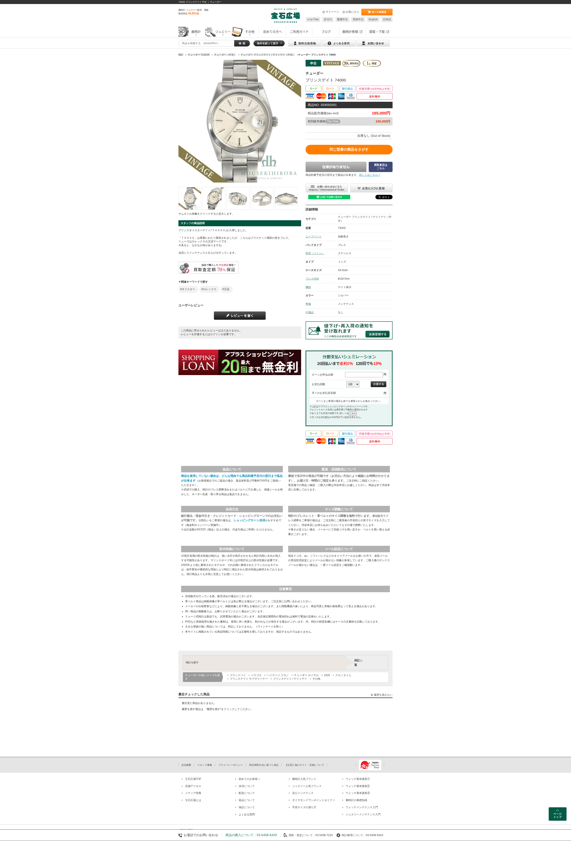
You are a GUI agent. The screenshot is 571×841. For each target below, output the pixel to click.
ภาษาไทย (313, 19)
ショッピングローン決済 (249, 520)
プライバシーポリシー (230, 765)
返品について (247, 800)
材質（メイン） (315, 253)
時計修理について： (354, 835)
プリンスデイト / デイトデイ (290, 678)
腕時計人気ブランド (304, 779)
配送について (247, 793)
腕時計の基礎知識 (356, 800)
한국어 (328, 19)
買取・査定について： (302, 835)
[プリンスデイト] (190, 198)
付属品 (310, 312)
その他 (316, 678)
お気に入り (352, 11)
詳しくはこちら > (369, 175)
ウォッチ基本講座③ (358, 793)
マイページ (332, 11)
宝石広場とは (193, 800)
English (373, 19)
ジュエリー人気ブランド (307, 786)
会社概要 (186, 765)
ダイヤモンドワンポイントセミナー (313, 800)
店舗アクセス (193, 786)
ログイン (215, 334)
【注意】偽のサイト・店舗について (304, 765)
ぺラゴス (256, 675)
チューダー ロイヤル (306, 675)
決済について (247, 786)
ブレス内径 (312, 278)
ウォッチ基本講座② (358, 786)
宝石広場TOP (193, 779)
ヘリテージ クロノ (278, 675)
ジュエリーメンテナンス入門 (363, 814)
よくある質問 (247, 814)
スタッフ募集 (204, 765)
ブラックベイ (238, 675)
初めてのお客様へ (249, 779)
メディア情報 (193, 793)
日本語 (387, 19)
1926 (327, 675)
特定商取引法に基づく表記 (264, 765)
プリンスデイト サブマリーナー (249, 678)
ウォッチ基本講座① (358, 779)
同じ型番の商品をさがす (349, 149)
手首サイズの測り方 (304, 807)
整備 (308, 303)
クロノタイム (343, 675)
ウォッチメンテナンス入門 (362, 807)
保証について (247, 807)
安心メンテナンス (303, 793)
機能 (308, 287)
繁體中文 (342, 19)
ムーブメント (314, 236)
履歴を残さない (383, 694)
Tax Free (332, 121)
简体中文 (358, 19)
